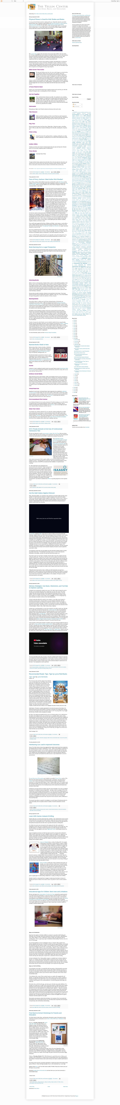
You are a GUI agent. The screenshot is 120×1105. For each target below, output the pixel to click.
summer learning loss (84, 290)
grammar (73, 187)
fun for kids (86, 182)
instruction (38, 809)
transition (83, 299)
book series (74, 131)
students (86, 287)
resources (78, 260)
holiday (90, 192)
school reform (79, 271)
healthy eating (74, 189)
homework (78, 193)
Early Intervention (84, 164)
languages (74, 202)
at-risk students (88, 124)
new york (76, 225)
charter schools (84, 137)
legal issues (80, 206)
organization (79, 233)
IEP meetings (74, 194)
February (76, 383)
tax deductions (79, 292)
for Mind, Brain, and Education (81, 15)
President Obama (75, 244)
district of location (75, 161)
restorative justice (77, 267)
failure (73, 176)
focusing (79, 181)
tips (79, 297)
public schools (80, 250)
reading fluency (84, 253)
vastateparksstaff (47, 168)
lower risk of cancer (33, 24)
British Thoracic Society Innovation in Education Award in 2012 (49, 618)
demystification (88, 156)
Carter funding (77, 136)
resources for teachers (33, 668)
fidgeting (73, 179)
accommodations (76, 114)
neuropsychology (75, 224)
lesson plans (89, 206)
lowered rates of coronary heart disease (56, 24)
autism (81, 126)
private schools (50, 487)
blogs (90, 128)
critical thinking (86, 154)
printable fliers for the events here (40, 1070)
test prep (35, 810)
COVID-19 (74, 154)
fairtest (76, 176)
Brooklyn (80, 134)
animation (80, 120)
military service (80, 218)
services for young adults (76, 278)
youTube (48, 423)
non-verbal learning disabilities (86, 226)
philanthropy (81, 238)
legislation (84, 206)
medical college (85, 213)
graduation (89, 186)
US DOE (73, 305)
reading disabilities (76, 253)
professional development (81, 246)
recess (77, 254)
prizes (81, 245)
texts (73, 296)
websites (56, 580)
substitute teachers (84, 289)
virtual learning (84, 306)
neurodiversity (77, 223)
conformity (85, 149)
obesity (75, 231)
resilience (89, 259)
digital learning (86, 158)
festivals (87, 177)
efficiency (86, 166)
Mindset (49, 478)
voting (78, 310)
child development (75, 138)
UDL (79, 303)
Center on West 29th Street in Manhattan (55, 1018)
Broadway (76, 134)
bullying (86, 134)
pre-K (80, 243)
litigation (77, 210)
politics (73, 242)
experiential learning (82, 174)
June (75, 377)
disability (82, 160)
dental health (74, 157)
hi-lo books (86, 189)
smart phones (83, 279)
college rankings (79, 143)
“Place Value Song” (48, 629)
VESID (82, 305)
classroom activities (83, 139)
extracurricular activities (76, 175)
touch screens (86, 298)
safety (90, 267)
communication (74, 145)
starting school (79, 286)
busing (77, 135)
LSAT (86, 210)
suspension (74, 292)
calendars (83, 135)
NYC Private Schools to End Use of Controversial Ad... (80, 355)
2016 (74, 333)
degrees (84, 156)
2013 (74, 338)
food (81, 181)
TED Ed (78, 293)
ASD (87, 122)
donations (73, 162)
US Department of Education (86, 304)
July (75, 375)
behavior (85, 127)
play (79, 241)
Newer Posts (31, 1086)
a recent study (34, 53)
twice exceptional (83, 302)
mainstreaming (78, 211)
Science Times (58, 778)
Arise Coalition (88, 121)
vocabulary (31, 738)
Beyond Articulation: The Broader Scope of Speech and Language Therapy (84, 398)
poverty (77, 243)
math (36, 580)
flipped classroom (75, 181)
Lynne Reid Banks (42, 677)
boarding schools (75, 130)
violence (76, 306)
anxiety (88, 120)
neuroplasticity (82, 223)
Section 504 (77, 275)
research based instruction (53, 809)
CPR (77, 154)
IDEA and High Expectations (84, 407)
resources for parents (51, 173)
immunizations (88, 194)
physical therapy (88, 239)
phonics (77, 239)
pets (78, 238)
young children (79, 315)
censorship (74, 137)
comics (80, 144)
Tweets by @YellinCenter (77, 42)
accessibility (89, 113)
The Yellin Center (82, 296)
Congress (89, 149)
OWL (90, 233)
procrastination (84, 245)
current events (83, 155)
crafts (79, 154)
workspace (86, 312)
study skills (40, 668)
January (76, 385)
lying (90, 210)
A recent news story (53, 609)
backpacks (77, 127)
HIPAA (76, 192)
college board (85, 142)
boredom (82, 131)
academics (79, 113)
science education (78, 274)
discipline (89, 160)
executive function (87, 173)
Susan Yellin (37, 1083)
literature (42, 423)
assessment (74, 124)
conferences (89, 148)
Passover (78, 236)
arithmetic (73, 122)
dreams (83, 162)
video (54, 580)
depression (79, 157)
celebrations (88, 136)
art (76, 122)
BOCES (79, 130)
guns (76, 188)
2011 (74, 389)
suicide (90, 289)
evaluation (74, 173)
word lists (81, 311)
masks (73, 212)
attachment (77, 125)
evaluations (78, 173)
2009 (74, 392)
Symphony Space (35, 183)
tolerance (81, 298)
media (81, 213)
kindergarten (74, 201)
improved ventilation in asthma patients (59, 23)
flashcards (89, 180)
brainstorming (82, 132)
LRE (84, 210)
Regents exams (88, 255)
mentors (73, 217)
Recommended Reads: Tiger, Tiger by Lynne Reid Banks (48, 674)
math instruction (86, 212)
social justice (82, 280)
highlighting (84, 190)
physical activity (82, 239)
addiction (81, 115)
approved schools (78, 121)
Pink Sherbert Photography (57, 168)
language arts (88, 201)
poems (85, 241)
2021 (74, 325)
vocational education (76, 309)
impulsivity (74, 195)
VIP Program (80, 306)
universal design (75, 304)
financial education (75, 180)
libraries (89, 207)
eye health (83, 175)
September (76, 344)
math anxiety (80, 212)
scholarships (80, 268)
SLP (78, 279)
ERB (37, 487)
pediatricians (82, 236)
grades (85, 186)
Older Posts (65, 1086)
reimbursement (74, 256)
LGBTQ (86, 207)
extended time (88, 174)
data (78, 156)
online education (81, 232)
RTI (87, 267)
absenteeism (79, 112)
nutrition (77, 229)
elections (89, 166)
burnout (89, 134)
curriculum (34, 809)
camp (86, 135)
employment (85, 169)
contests (81, 150)
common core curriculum (86, 144)
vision (88, 306)
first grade (85, 180)
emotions (74, 169)
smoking (87, 279)
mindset (73, 219)
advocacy (74, 118)
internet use (78, 199)
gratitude (86, 187)
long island (81, 210)
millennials (84, 218)
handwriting (80, 188)
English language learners (81, 170)
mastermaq (64, 168)
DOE (85, 161)
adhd (33, 241)
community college (82, 145)
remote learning (79, 258)
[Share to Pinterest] (59, 172)
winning (77, 311)
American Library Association (50, 332)
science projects (84, 274)
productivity (89, 245)
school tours (80, 273)
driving (88, 162)
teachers (84, 292)
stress (78, 287)
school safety (85, 271)
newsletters (74, 226)
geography (83, 183)
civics (88, 138)
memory (83, 216)
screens (73, 275)
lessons (73, 207)
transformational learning (76, 299)
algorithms (89, 119)
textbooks (89, 295)
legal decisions (74, 206)
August (75, 374)
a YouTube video (42, 613)
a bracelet (38, 415)
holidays (73, 193)
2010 (74, 390)
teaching (89, 292)
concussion (83, 148)
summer (78, 290)
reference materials (79, 255)
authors (77, 126)
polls (76, 242)
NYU (73, 231)
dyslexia (43, 241)
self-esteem (76, 277)
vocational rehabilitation (86, 309)
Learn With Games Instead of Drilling (41, 816)
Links (86, 208)
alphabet (76, 120)
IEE (85, 193)
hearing (79, 189)
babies (86, 126)
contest (78, 150)
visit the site (50, 395)
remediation (74, 258)
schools (89, 273)
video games (88, 305)
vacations (76, 305)
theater (87, 296)
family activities (83, 176)
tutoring (78, 302)
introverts (83, 199)
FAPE (87, 176)
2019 (74, 328)
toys (90, 298)
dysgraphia (80, 163)
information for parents (87, 195)
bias (76, 128)
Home (49, 1086)
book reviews (36, 241)
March (75, 382)
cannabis (89, 135)
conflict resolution (80, 149)
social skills (78, 281)
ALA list (52, 404)
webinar (80, 310)
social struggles (83, 281)
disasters (86, 160)
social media (86, 280)
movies (86, 220)
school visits (84, 273)
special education (79, 284)
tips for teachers (75, 298)
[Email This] (54, 172)
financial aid (88, 179)
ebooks (73, 166)
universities (79, 304)
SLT (80, 279)
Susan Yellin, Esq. (39, 1042)
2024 (74, 320)
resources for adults (84, 260)
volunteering (74, 310)
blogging (86, 128)
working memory (81, 312)
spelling (79, 285)
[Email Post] (52, 239)
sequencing (89, 277)
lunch (88, 210)
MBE (76, 213)
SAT (76, 268)
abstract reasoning (84, 112)
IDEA (83, 193)
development (84, 157)
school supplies (84, 272)
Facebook (86, 175)
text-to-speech (85, 295)
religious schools (88, 256)
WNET (40, 533)
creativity (82, 154)
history (86, 192)
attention (85, 125)
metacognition (77, 217)
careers (73, 136)
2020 (74, 326)
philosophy (85, 238)
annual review (84, 120)
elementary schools (80, 167)
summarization (74, 290)
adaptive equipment (75, 115)
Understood (89, 303)
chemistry (89, 137)
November (76, 341)
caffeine (80, 135)
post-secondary (81, 242)
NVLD (80, 229)
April (75, 380)
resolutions (74, 260)
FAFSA (90, 175)
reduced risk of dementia (36, 25)
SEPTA (80, 277)
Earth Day (89, 164)
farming (90, 176)
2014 (74, 336)
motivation (78, 220)
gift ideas (74, 185)
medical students (87, 215)
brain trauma (77, 132)
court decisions (88, 153)
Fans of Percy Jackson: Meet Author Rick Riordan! (46, 179)
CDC (85, 136)
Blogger (76, 1095)
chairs (77, 137)
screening (89, 274)
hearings (82, 189)
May (75, 378)
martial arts (89, 211)
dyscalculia (76, 163)
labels (81, 201)
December (76, 339)
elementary (41, 737)
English (73, 170)
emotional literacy (87, 168)
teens (84, 293)
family (78, 176)
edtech (40, 1007)
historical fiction (81, 192)
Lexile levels (82, 207)
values (80, 305)
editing (76, 166)
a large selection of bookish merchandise (57, 416)
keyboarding (83, 200)
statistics (83, 286)
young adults (74, 315)
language (45, 737)
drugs (90, 162)
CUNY (76, 155)
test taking (57, 173)
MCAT (78, 213)
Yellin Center (41, 1083)
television (89, 293)
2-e (72, 112)
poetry (88, 241)
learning (46, 173)
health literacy (88, 188)
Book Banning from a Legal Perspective (42, 247)
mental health (88, 216)
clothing (83, 141)
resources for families (82, 261)
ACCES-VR (84, 113)
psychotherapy (74, 250)
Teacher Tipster (57, 629)
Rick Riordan (61, 182)
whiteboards (89, 310)
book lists (33, 423)
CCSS (83, 136)
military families (74, 218)
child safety (84, 138)
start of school (74, 286)
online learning (88, 232)
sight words (87, 278)
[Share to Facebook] (58, 172)
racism (90, 250)
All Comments (76, 106)
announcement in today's (51, 433)
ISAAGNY (40, 487)
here (36, 1066)
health (43, 173)
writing (35, 738)
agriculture (82, 119)
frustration (82, 182)
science (73, 274)
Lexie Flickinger (60, 927)
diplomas (79, 160)
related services (79, 256)
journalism (73, 200)
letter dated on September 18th (59, 443)
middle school (49, 737)
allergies (73, 120)
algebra (33, 580)
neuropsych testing (88, 223)
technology (58, 1007)
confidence (74, 149)
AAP (76, 112)
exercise (40, 173)
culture (73, 155)
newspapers (78, 226)
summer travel (78, 291)
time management (75, 297)
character (79, 137)
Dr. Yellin (80, 162)
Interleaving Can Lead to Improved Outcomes (44, 744)
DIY (83, 161)
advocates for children (81, 118)
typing (88, 302)
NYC (43, 487)
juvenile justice (78, 200)
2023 (74, 321)
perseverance (74, 238)
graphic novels (77, 187)
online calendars (88, 231)
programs (86, 248)
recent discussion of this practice (36, 778)
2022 (74, 323)
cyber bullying (74, 156)
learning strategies (87, 205)
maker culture (84, 211)
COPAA (73, 153)
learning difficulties (83, 204)
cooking (84, 151)
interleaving (84, 198)
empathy (77, 169)
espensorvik (43, 168)
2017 (74, 331)
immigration (84, 194)
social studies (88, 281)
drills (85, 162)
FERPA (84, 177)
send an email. (78, 37)
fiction (49, 241)
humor (81, 193)
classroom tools (79, 141)
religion (84, 256)
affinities (87, 118)
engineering (89, 169)
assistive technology (81, 124)
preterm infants (80, 244)
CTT (90, 154)
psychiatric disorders (77, 249)
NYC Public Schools (86, 230)
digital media (36, 1007)
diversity (80, 161)
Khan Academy (88, 200)
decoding (80, 156)
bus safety (74, 135)
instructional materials (76, 198)
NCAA (73, 223)
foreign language (88, 181)
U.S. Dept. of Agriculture (36, 168)
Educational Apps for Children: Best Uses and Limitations (48, 891)
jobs (90, 199)
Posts (75, 104)
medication (74, 216)
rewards (85, 267)
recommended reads (56, 241)
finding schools (81, 180)
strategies (74, 287)
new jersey (87, 224)
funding (89, 182)
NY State (77, 230)
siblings (83, 278)
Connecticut (74, 150)
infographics (81, 195)
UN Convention (83, 303)
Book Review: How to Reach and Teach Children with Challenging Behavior (84, 415)
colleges (77, 144)
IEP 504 (89, 193)
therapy (89, 296)
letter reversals (77, 207)
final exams (79, 179)
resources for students (49, 580)
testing (54, 487)
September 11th (84, 277)
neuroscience (81, 224)
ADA (90, 114)
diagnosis (89, 157)
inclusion (77, 195)
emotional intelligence (79, 168)
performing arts (83, 237)
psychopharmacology (87, 249)
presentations (32, 1083)
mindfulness (89, 218)
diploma (76, 160)
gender (79, 183)
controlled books (79, 151)
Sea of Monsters (55, 225)
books (40, 241)
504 (74, 112)
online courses (75, 232)
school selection (78, 272)
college (89, 141)
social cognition (76, 280)
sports (82, 285)
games (73, 183)
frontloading (78, 182)
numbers (73, 229)
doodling (77, 162)
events (46, 241)
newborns (87, 225)
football (84, 181)
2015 (74, 334)
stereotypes (89, 286)
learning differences (75, 204)
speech (85, 284)
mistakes (83, 219)
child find (80, 138)
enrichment (89, 170)
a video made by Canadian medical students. (44, 624)
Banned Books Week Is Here (39, 344)
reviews (82, 267)
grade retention (80, 186)
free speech (74, 182)
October (76, 342)
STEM (86, 286)
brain (87, 131)
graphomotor (83, 187)
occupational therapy (81, 231)
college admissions (76, 142)
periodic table (88, 237)
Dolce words (88, 161)
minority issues (78, 219)
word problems (86, 311)
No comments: (47, 239)
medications (78, 216)
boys (85, 131)
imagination (79, 194)
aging (79, 119)
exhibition (77, 174)
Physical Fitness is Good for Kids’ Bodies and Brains (46, 19)
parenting (74, 236)
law (82, 202)
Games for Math (43, 862)
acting (83, 114)
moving (89, 220)
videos (73, 306)
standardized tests (87, 285)
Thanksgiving (76, 296)
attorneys (89, 125)
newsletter (87, 427)
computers (78, 148)
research (31, 780)
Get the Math (31, 533)
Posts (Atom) (36, 1088)
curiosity (79, 155)
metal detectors (83, 217)
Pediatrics (87, 236)
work (77, 312)
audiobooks (74, 126)
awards (83, 126)
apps (33, 1007)
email (86, 167)
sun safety (84, 291)
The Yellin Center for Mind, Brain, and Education (44, 13)
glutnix (52, 168)
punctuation (86, 250)
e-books (88, 163)
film (76, 179)
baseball (81, 127)
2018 (74, 330)
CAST (81, 136)
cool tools (88, 151)
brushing (83, 134)
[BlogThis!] (55, 172)
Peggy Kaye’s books (51, 829)
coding (86, 141)
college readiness (85, 143)
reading (51, 241)
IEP (87, 193)
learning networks (80, 205)
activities (33, 173)
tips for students (88, 297)
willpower (73, 311)
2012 (74, 387)
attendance (81, 125)
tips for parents (83, 297)
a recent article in (47, 894)
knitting (78, 201)
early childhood (78, 164)
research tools (83, 259)
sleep (76, 279)
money (86, 219)
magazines (74, 211)
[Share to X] (56, 172)
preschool (46, 487)
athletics (37, 173)
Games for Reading (44, 842)
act (80, 114)
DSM (73, 163)
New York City (82, 225)
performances (77, 237)
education (82, 166)
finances (83, 179)
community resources (81, 147)
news (90, 225)
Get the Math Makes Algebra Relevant (42, 493)
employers (81, 169)
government (74, 186)
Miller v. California (64, 323)
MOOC (89, 219)
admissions (34, 487)
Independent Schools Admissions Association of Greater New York (60, 440)
